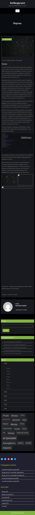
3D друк (6, 415)
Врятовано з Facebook (6, 419)
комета (20, 443)
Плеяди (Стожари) (7, 428)
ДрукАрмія (16, 420)
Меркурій (5, 424)
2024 (5, 396)
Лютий (7, 385)
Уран (4, 432)
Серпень (8, 368)
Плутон (15, 294)
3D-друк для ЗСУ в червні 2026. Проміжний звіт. (15, 347)
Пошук (6, 330)
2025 (5, 392)
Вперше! (4, 294)
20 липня (4, 103)
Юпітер (11, 433)
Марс (24, 420)
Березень (8, 382)
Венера (14, 415)
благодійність (9, 443)
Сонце (24, 429)
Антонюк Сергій (10, 60)
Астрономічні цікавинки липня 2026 (12, 350)
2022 (5, 404)
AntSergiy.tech (17, 2)
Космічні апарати (6, 500)
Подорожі (4, 503)
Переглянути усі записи (21, 309)
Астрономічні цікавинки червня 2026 (12, 353)
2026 (5, 363)
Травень (8, 376)
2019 (5, 408)
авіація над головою (22, 432)
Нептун (22, 424)
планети (10, 294)
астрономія (9, 438)
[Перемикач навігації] (17, 10)
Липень (8, 371)
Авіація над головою (6, 494)
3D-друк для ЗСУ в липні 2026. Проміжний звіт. (15, 344)
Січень (8, 388)
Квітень (8, 379)
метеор (28, 443)
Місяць (14, 424)
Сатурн (17, 429)
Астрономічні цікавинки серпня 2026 (12, 341)
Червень (8, 374)
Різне (3, 506)
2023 (5, 400)
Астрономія (19, 60)
